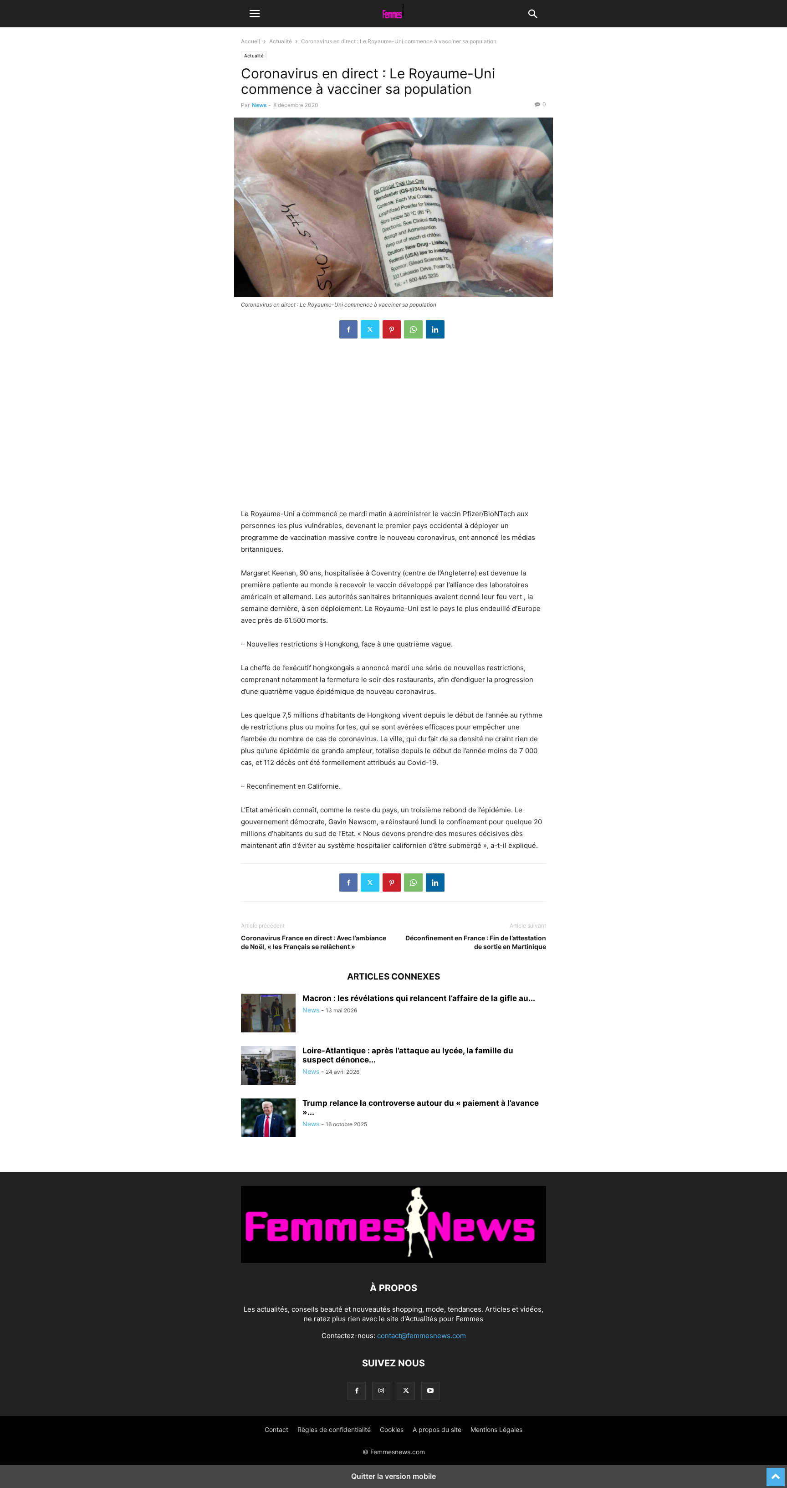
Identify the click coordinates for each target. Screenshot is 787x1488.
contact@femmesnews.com (421, 1335)
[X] (370, 329)
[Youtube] (430, 1390)
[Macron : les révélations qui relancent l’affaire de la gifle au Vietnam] (268, 1014)
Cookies (392, 1429)
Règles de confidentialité (334, 1429)
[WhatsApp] (413, 329)
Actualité (280, 41)
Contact (276, 1429)
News (259, 105)
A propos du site (437, 1429)
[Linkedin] (435, 329)
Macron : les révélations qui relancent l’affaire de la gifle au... (418, 998)
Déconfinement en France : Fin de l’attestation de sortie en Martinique (475, 942)
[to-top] (776, 1473)
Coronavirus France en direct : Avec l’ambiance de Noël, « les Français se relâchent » (313, 942)
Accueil (250, 41)
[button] (254, 13)
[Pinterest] (392, 329)
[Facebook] (348, 329)
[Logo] (393, 1260)
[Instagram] (381, 1390)
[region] (393, 428)
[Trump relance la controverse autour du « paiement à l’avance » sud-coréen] (268, 1118)
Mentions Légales (496, 1429)
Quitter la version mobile (393, 1476)
